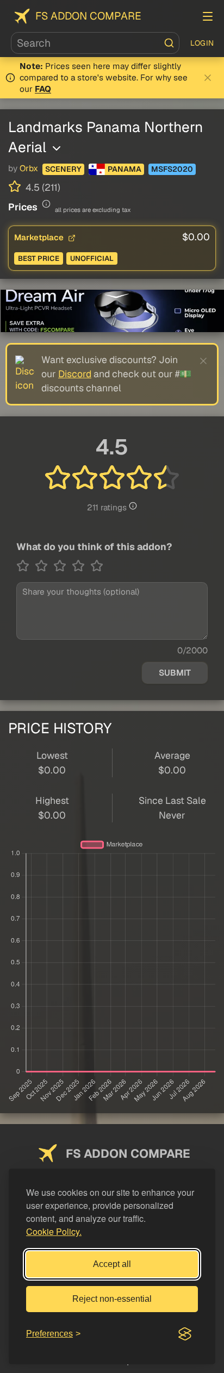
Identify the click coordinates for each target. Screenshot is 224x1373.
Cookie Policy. (54, 1231)
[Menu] (208, 16)
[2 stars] (44, 565)
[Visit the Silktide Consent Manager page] (185, 1334)
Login (202, 43)
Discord (74, 373)
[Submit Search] (169, 43)
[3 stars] (62, 565)
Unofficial (92, 258)
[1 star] (25, 565)
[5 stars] (96, 565)
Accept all (112, 1264)
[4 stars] (81, 565)
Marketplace (40, 237)
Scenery (63, 169)
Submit (175, 672)
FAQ (43, 89)
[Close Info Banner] (207, 77)
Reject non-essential (112, 1298)
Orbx (29, 168)
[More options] (56, 148)
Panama (124, 169)
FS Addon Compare (88, 16)
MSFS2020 (172, 169)
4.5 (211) (41, 187)
